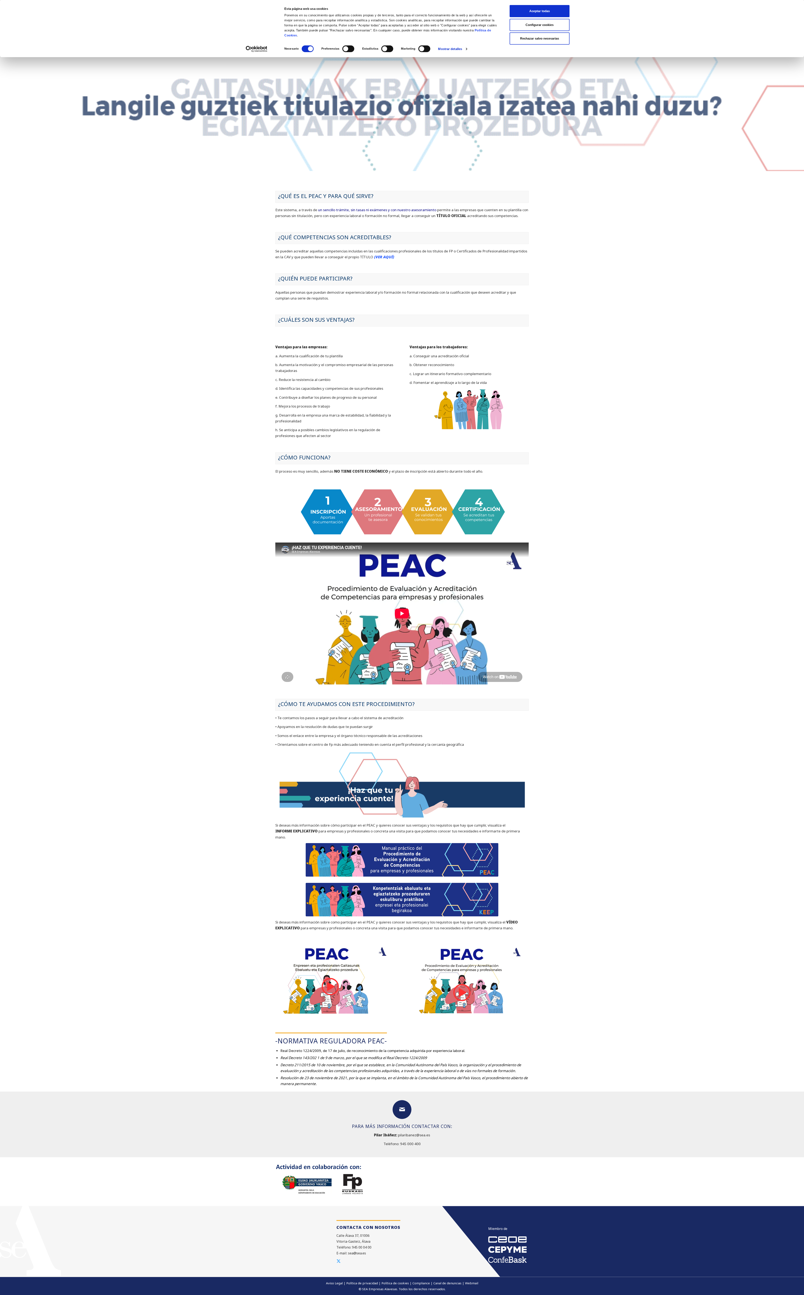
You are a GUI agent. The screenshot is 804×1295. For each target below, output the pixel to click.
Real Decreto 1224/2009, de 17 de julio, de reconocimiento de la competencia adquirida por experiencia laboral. (372, 1050)
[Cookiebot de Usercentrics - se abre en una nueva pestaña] (256, 49)
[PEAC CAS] (469, 979)
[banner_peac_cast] (402, 860)
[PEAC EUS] (334, 980)
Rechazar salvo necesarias (539, 38)
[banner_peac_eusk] (402, 899)
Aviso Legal (334, 1283)
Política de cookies (395, 1283)
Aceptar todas (539, 11)
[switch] (348, 48)
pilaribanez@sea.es (414, 1135)
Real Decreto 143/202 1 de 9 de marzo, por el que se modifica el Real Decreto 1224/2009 (353, 1057)
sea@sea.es (357, 1253)
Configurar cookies (540, 25)
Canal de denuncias (447, 1283)
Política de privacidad (362, 1283)
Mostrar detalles (450, 49)
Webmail (471, 1283)
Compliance (421, 1283)
